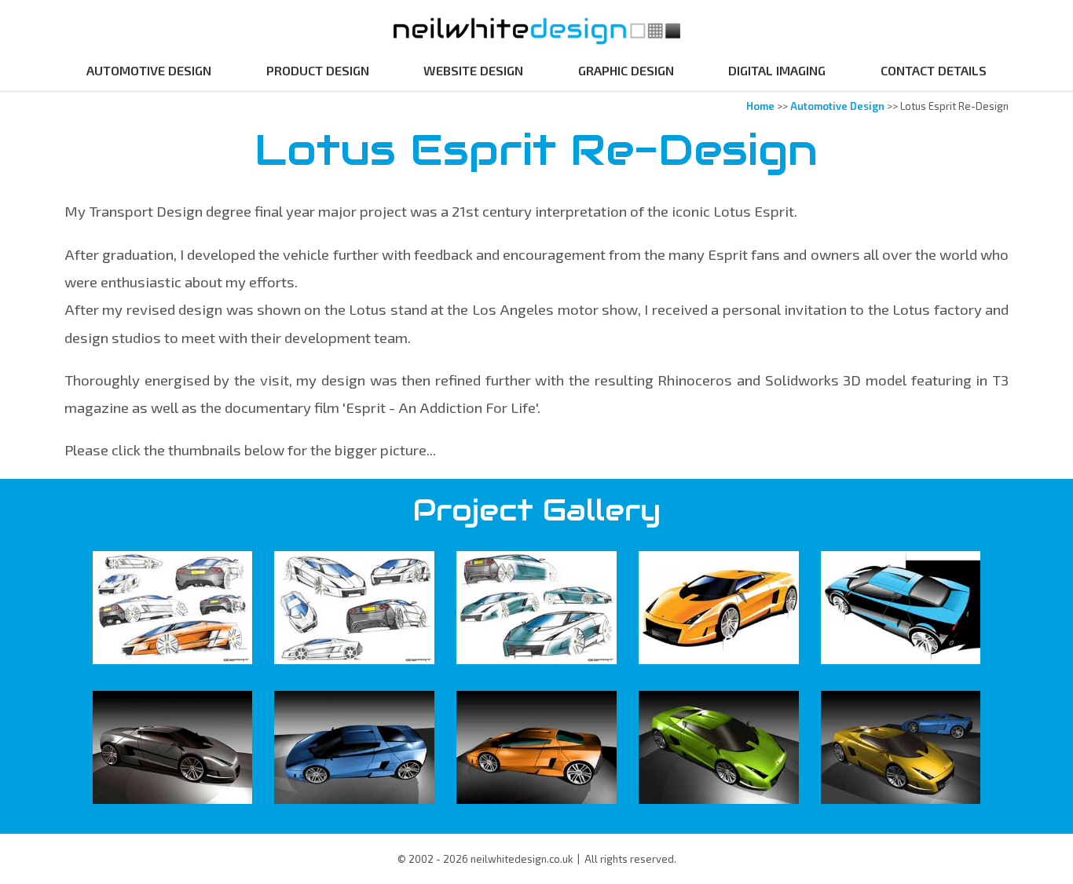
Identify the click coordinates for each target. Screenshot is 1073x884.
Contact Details (934, 70)
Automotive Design (148, 70)
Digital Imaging (777, 70)
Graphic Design (626, 70)
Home (760, 106)
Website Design (473, 70)
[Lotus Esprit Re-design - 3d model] (173, 747)
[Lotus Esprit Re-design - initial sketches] (173, 607)
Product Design (317, 70)
